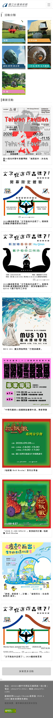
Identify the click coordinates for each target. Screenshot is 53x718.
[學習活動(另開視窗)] (39, 32)
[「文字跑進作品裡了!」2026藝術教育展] (26, 629)
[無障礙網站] (10, 713)
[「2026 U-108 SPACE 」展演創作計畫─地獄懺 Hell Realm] (26, 503)
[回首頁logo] (15, 4)
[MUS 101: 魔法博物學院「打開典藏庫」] (26, 321)
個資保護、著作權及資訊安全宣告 (21, 703)
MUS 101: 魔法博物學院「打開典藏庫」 (23, 349)
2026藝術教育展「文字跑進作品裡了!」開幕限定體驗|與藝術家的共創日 (25, 222)
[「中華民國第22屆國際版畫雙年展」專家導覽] (26, 382)
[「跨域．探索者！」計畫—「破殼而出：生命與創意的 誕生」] (26, 566)
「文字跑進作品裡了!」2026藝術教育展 (22, 657)
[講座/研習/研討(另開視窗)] (13, 57)
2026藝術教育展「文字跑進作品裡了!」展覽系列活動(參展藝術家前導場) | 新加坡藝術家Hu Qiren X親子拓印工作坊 (25, 286)
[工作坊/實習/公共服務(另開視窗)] (39, 57)
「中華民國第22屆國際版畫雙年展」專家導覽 (25, 410)
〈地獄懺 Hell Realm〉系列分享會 (20, 470)
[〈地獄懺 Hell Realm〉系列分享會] (26, 443)
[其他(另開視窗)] (13, 83)
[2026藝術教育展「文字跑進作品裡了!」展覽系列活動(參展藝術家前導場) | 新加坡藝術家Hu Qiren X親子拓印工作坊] (26, 257)
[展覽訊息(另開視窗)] (13, 32)
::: (2, 12)
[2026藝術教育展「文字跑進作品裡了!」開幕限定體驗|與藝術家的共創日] (26, 194)
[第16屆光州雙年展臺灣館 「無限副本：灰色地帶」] (26, 131)
